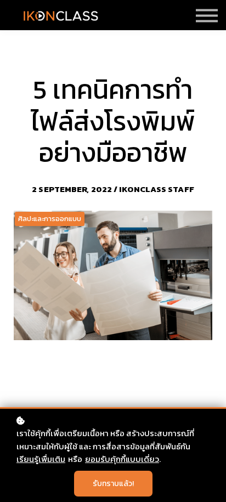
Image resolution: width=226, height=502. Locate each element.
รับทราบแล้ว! (113, 483)
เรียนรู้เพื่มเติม (40, 459)
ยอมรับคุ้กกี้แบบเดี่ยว (122, 459)
